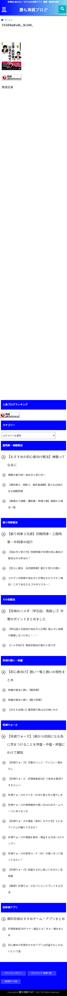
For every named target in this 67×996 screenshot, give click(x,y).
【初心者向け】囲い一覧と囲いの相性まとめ (36, 676)
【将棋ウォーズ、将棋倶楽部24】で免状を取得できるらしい (35, 782)
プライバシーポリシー (13, 973)
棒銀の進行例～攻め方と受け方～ (27, 475)
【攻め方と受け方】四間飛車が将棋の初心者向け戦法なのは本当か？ (35, 555)
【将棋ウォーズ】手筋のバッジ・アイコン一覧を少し (35, 765)
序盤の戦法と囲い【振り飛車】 (25, 700)
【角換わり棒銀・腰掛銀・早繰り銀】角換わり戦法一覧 (35, 504)
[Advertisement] (33, 242)
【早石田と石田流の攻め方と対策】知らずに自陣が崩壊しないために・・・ (35, 632)
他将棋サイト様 (10, 981)
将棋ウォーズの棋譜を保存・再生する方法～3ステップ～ (36, 840)
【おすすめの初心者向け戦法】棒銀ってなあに (36, 461)
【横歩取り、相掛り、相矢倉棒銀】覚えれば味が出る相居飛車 (35, 488)
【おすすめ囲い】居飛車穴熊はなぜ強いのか (33, 710)
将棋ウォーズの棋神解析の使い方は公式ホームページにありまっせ (35, 808)
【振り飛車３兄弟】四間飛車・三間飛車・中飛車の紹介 (34, 538)
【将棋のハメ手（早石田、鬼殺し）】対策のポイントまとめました (35, 615)
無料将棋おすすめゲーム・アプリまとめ (36, 919)
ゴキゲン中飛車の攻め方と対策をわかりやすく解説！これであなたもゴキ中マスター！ (35, 581)
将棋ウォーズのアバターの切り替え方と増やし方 (35, 795)
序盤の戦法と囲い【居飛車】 (24, 690)
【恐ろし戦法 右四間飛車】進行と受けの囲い (34, 568)
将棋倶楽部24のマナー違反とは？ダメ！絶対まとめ (35, 932)
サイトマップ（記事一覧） (42, 973)
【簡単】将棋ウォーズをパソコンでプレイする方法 (35, 889)
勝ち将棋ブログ (33, 10)
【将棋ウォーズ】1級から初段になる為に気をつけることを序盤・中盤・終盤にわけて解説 (36, 744)
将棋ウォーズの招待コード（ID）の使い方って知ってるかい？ (35, 856)
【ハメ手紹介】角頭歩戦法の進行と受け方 (32, 645)
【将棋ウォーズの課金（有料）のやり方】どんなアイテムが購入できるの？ (35, 824)
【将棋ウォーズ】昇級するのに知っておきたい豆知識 (35, 873)
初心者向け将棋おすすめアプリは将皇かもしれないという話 (35, 948)
